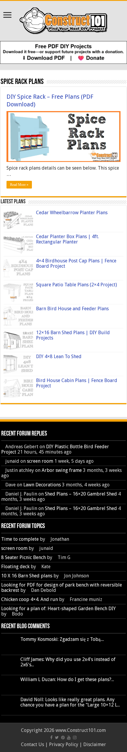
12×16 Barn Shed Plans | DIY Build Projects (73, 335)
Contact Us (32, 744)
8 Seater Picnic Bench (23, 557)
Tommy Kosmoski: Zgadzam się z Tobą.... (62, 639)
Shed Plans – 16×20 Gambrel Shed (81, 494)
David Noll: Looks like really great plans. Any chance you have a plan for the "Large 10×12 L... (70, 702)
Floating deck (15, 566)
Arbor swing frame (62, 470)
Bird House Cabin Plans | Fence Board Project (76, 383)
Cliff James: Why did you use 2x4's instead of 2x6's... (67, 662)
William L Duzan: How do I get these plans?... (67, 679)
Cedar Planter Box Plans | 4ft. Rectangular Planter (67, 239)
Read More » (19, 185)
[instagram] (74, 737)
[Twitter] (56, 737)
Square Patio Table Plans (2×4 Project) (76, 285)
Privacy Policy (63, 744)
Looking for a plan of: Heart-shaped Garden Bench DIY (58, 608)
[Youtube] (68, 737)
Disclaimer (94, 744)
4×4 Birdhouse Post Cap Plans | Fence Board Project (76, 263)
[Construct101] (63, 20)
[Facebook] (51, 737)
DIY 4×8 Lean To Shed (59, 356)
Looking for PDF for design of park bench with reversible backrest (61, 587)
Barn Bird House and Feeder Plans (72, 308)
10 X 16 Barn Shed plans (26, 576)
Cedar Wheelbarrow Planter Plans (72, 212)
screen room (40, 461)
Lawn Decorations (42, 485)
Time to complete (20, 539)
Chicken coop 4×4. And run (29, 599)
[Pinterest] (63, 737)
